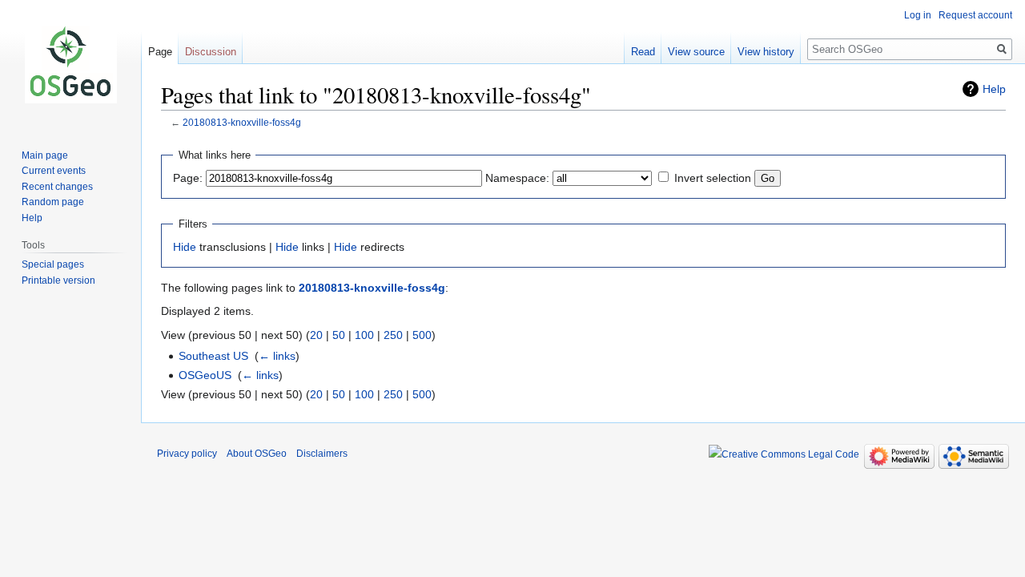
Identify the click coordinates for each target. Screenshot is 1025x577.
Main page (45, 155)
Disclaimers (322, 453)
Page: (188, 177)
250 (393, 335)
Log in (917, 15)
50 (338, 335)
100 (364, 335)
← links (277, 355)
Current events (54, 170)
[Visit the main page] (70, 64)
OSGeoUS (205, 375)
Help (994, 89)
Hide (184, 246)
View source (696, 52)
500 (422, 335)
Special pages (53, 264)
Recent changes (57, 186)
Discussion (210, 52)
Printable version (58, 280)
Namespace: (517, 177)
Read (643, 52)
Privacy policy (187, 453)
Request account (975, 15)
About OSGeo (257, 453)
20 (316, 335)
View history (766, 52)
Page (160, 52)
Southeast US (213, 355)
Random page (53, 202)
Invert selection (712, 177)
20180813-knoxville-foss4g (242, 122)
